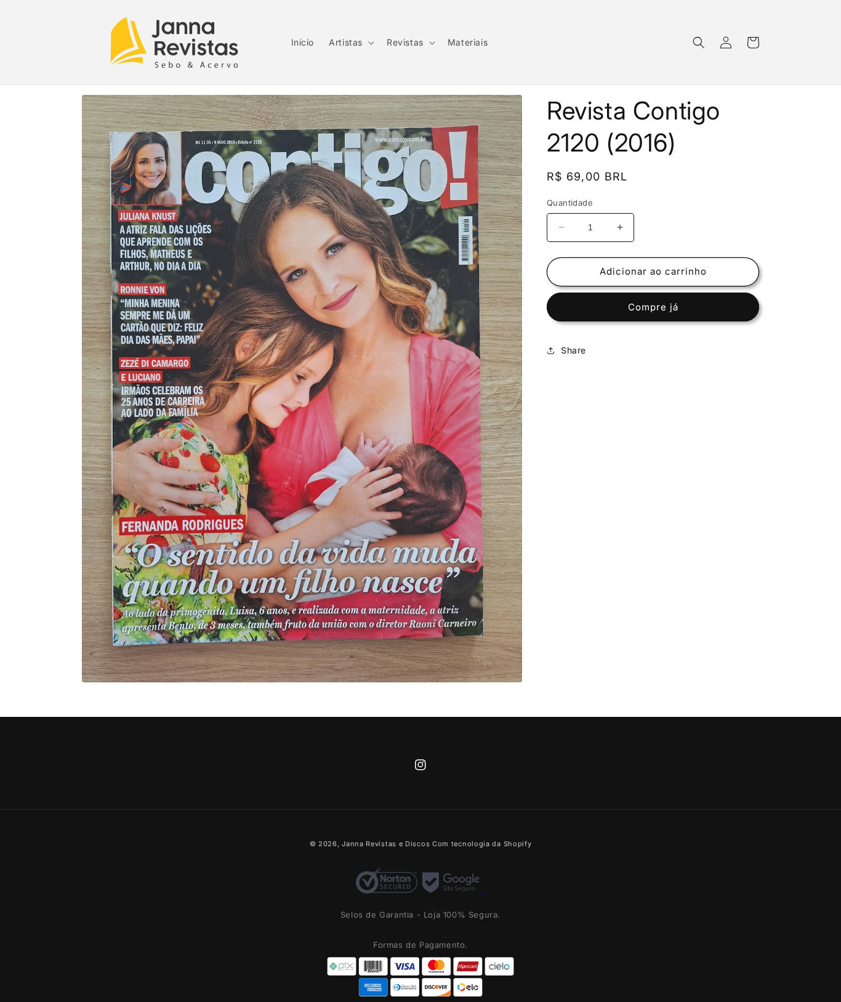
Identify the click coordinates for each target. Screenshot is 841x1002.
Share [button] (573, 350)
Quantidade (570, 203)
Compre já (653, 307)
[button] (350, 42)
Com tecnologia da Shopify (482, 843)
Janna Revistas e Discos (386, 843)
